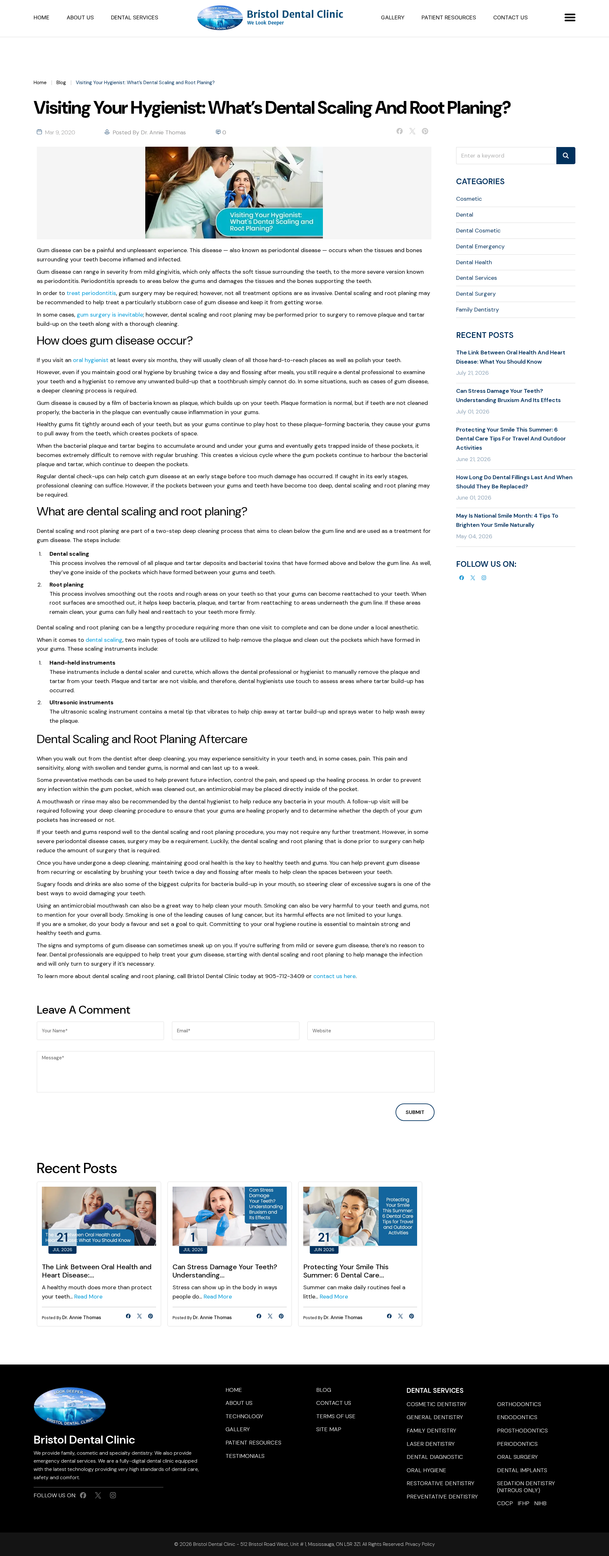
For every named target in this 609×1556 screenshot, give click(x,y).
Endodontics (517, 1417)
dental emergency (480, 246)
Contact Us (510, 17)
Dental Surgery (476, 294)
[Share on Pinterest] (425, 132)
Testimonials (245, 1456)
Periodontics (517, 1444)
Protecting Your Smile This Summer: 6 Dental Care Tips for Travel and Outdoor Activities (511, 439)
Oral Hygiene (426, 1470)
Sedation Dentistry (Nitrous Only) (526, 1486)
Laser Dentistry (431, 1444)
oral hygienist (90, 360)
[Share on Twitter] (412, 132)
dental (464, 214)
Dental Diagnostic (435, 1457)
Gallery (392, 17)
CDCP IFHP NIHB (522, 1503)
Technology (244, 1416)
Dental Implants (522, 1470)
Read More (88, 1296)
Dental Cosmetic (478, 230)
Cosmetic (469, 199)
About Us (80, 17)
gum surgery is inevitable (110, 315)
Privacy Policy (419, 1544)
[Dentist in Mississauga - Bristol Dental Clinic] (271, 18)
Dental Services (134, 17)
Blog (61, 82)
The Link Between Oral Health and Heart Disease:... (97, 1271)
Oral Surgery (517, 1457)
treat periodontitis (91, 293)
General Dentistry (435, 1417)
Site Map (328, 1429)
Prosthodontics (522, 1430)
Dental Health (474, 262)
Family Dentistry (477, 309)
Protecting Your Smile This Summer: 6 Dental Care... (346, 1271)
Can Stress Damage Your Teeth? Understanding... (225, 1271)
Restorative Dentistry (441, 1483)
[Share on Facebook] (399, 132)
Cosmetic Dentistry (437, 1404)
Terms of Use (336, 1416)
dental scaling (104, 640)
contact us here (334, 976)
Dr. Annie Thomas (163, 132)
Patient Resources (449, 17)
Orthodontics (519, 1404)
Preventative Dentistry (442, 1496)
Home (41, 17)
